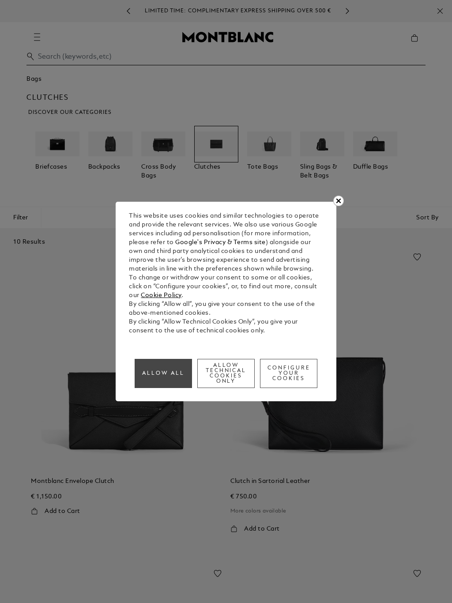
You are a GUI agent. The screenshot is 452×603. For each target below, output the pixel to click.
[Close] (338, 201)
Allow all (163, 373)
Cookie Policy (161, 295)
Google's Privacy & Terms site (220, 242)
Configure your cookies (288, 373)
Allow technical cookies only (226, 373)
